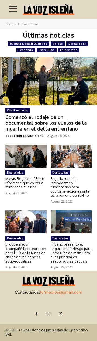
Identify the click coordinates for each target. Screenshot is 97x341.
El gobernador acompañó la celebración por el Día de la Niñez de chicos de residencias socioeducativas (25, 252)
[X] (60, 314)
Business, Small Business (28, 43)
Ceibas (58, 43)
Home (9, 24)
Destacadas (77, 43)
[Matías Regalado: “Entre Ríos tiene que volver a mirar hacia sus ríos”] (26, 156)
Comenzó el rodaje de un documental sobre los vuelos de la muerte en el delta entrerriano (46, 123)
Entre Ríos (46, 49)
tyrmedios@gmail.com (61, 292)
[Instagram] (48, 314)
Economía (26, 49)
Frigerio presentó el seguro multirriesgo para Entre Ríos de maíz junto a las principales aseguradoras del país (71, 252)
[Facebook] (36, 314)
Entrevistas (68, 49)
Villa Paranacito (17, 110)
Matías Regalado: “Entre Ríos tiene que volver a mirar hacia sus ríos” (24, 182)
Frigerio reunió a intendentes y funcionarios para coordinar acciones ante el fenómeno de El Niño (70, 186)
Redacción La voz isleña (24, 136)
